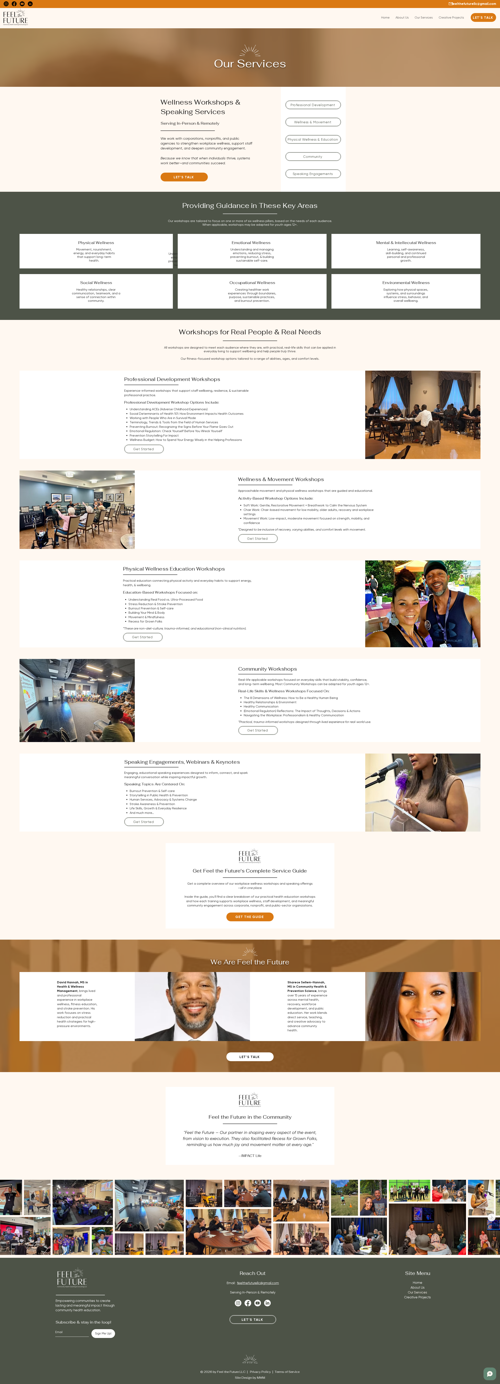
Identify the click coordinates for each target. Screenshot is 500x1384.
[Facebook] (14, 3)
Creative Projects (417, 1297)
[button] (250, 917)
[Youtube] (22, 3)
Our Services (417, 1292)
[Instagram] (6, 3)
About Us (418, 1287)
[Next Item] (492, 1217)
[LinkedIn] (30, 3)
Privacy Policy (260, 1372)
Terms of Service (287, 1372)
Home (417, 1283)
